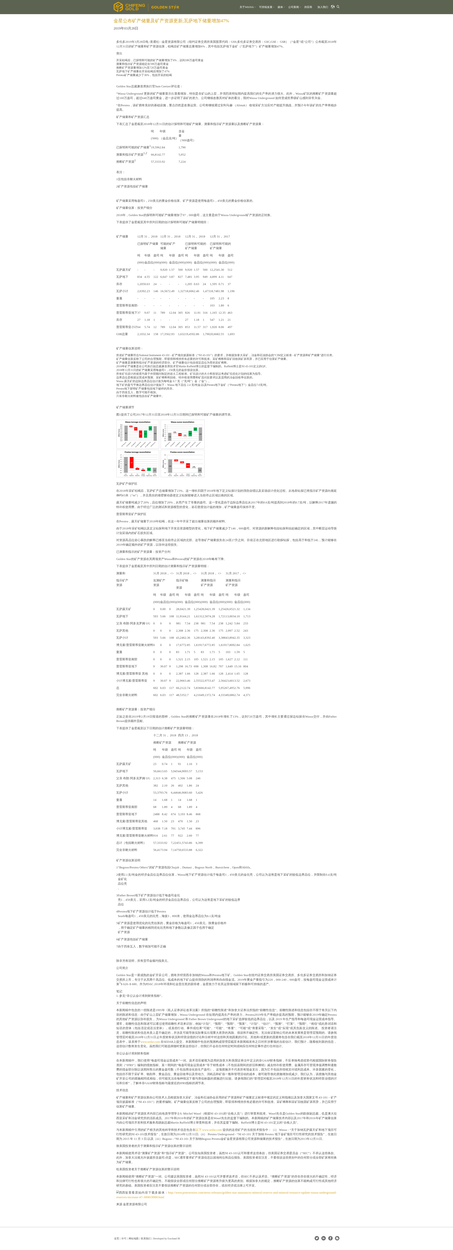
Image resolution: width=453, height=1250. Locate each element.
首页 (116, 1238)
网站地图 (134, 1238)
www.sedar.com (150, 1041)
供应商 (308, 7)
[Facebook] (330, 1239)
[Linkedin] (323, 1239)
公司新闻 (293, 7)
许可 (123, 1238)
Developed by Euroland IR (166, 1238)
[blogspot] (337, 1239)
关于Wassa (247, 7)
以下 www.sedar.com (209, 1130)
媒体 (280, 7)
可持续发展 (265, 7)
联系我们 (146, 1238)
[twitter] (317, 1239)
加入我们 (322, 7)
